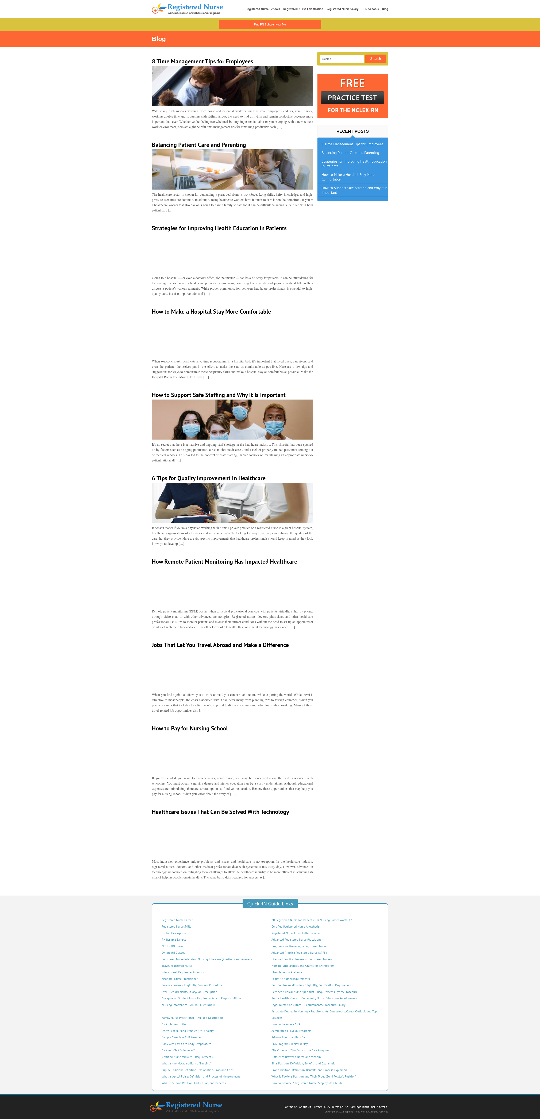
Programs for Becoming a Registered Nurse (299, 946)
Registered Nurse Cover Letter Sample (295, 933)
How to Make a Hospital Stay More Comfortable (348, 177)
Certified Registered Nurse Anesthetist (295, 926)
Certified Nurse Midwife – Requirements (187, 1057)
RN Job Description (174, 933)
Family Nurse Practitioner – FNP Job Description (192, 1018)
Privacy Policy (321, 1107)
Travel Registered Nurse (177, 966)
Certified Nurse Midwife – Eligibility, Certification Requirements (312, 985)
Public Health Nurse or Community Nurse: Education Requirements (314, 998)
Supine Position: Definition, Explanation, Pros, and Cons (198, 1070)
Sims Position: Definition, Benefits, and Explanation (304, 1063)
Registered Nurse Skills (176, 926)
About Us (305, 1107)
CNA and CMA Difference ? (178, 1050)
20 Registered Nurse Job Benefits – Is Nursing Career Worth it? (311, 920)
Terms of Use (340, 1107)
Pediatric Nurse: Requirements (290, 979)
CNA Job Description (175, 1024)
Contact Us (290, 1107)
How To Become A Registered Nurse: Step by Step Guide (307, 1083)
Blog (385, 9)
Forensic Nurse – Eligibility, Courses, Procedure (192, 985)
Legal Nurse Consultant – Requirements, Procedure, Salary (308, 1005)
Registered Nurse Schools (263, 9)
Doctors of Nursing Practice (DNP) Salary (188, 1031)
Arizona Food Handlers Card (289, 1037)
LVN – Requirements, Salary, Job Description (189, 992)
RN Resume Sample (174, 939)
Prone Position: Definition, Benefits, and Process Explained (309, 1070)
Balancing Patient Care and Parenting (350, 152)
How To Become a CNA (285, 1024)
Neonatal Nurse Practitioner (180, 979)
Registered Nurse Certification (303, 9)
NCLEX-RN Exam (172, 946)
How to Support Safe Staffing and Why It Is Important (354, 190)
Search (375, 58)
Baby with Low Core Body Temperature (186, 1044)
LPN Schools (370, 9)
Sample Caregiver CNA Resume (181, 1037)
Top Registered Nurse (356, 1111)
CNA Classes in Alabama (286, 972)
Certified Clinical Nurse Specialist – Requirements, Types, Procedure (314, 992)
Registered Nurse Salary (342, 9)
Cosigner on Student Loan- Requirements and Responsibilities (201, 998)
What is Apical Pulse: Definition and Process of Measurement (201, 1076)
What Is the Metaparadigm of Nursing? (187, 1063)
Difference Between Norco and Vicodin (296, 1057)
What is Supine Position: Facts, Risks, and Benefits (194, 1083)
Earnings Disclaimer (362, 1107)
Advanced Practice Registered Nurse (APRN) (299, 953)
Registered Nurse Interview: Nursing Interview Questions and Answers (207, 959)
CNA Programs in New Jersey (289, 1044)
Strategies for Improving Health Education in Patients (354, 163)
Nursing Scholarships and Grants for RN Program (302, 966)
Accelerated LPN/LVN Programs (291, 1031)
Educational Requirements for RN (183, 972)
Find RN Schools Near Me (270, 24)
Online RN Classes (173, 953)
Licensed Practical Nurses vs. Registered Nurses (301, 959)
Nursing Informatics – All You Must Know (188, 1005)
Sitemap (382, 1107)
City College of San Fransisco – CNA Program (300, 1050)
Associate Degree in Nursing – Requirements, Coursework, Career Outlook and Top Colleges (324, 1014)
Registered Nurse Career (177, 920)
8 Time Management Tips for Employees (352, 144)
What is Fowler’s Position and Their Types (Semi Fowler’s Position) (313, 1076)
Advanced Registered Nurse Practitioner (297, 939)
